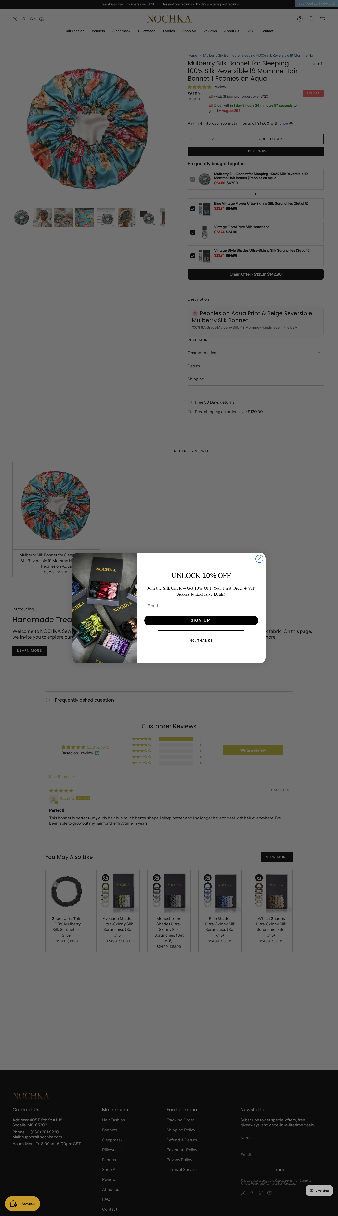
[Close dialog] (259, 559)
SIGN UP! (201, 620)
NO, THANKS (201, 640)
